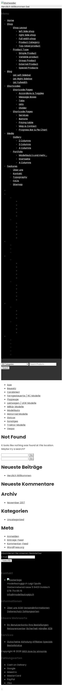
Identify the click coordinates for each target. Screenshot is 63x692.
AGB (20, 607)
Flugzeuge (13, 399)
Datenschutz (14, 611)
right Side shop (27, 35)
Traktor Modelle (16, 425)
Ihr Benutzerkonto (17, 625)
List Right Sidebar (22, 78)
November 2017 (16, 502)
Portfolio (18, 151)
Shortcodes (13, 86)
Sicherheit (32, 628)
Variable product (28, 56)
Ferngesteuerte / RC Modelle (23, 395)
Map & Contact (27, 126)
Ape (9, 384)
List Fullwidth (20, 82)
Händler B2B (45, 628)
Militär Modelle (15, 406)
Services (23, 115)
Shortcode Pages (23, 89)
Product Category (29, 42)
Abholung (26, 641)
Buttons (23, 118)
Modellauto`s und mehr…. (33, 155)
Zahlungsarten (30, 611)
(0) (3, 371)
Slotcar (11, 417)
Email (4, 557)
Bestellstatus (14, 645)
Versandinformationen (36, 607)
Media (10, 133)
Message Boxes (27, 97)
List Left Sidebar (22, 75)
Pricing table (26, 122)
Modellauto (13, 410)
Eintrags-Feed (15, 540)
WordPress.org (15, 547)
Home (10, 20)
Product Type (21, 49)
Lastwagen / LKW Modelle (21, 403)
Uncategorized (15, 519)
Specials (47, 641)
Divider (23, 108)
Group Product (27, 60)
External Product (28, 64)
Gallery (17, 137)
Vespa (10, 428)
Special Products (28, 67)
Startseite (24, 159)
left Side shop (26, 31)
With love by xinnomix (34, 651)
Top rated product (29, 46)
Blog (9, 71)
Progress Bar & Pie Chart (33, 129)
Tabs (21, 100)
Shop (10, 24)
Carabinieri (13, 392)
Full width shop (27, 38)
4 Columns (25, 148)
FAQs (16, 180)
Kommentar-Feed (17, 543)
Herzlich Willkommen (19, 475)
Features (12, 166)
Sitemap (18, 184)
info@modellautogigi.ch (20, 594)
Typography (20, 177)
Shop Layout (20, 27)
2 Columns (25, 140)
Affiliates (37, 641)
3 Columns (25, 144)
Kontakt (17, 173)
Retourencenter (16, 628)
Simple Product (27, 53)
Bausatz (11, 388)
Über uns (18, 170)
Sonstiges (12, 421)
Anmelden (13, 536)
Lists (21, 104)
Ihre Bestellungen (38, 625)
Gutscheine (13, 641)
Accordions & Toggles (31, 93)
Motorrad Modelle (17, 414)
